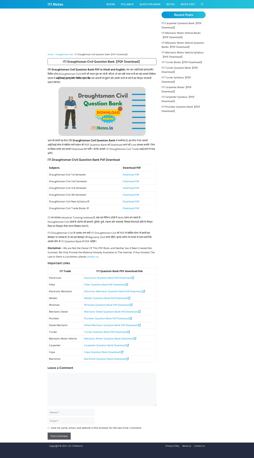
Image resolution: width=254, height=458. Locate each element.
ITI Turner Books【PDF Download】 (182, 62)
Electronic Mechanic (96, 291)
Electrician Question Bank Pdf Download (108, 277)
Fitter (87, 284)
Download (127, 338)
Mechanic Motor (94, 338)
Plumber (89, 318)
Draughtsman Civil (64, 54)
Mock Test (188, 4)
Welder (88, 298)
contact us (93, 256)
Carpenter (90, 345)
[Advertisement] (102, 30)
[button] (202, 4)
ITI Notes (55, 4)
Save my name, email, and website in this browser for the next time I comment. (96, 427)
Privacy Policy (172, 445)
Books (110, 4)
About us (186, 445)
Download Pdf (131, 174)
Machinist (90, 358)
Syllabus (127, 4)
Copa (87, 352)
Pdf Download (117, 284)
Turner (88, 332)
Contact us (199, 445)
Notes (170, 4)
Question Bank (149, 4)
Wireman (89, 305)
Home (51, 54)
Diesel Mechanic (93, 325)
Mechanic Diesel (93, 311)
